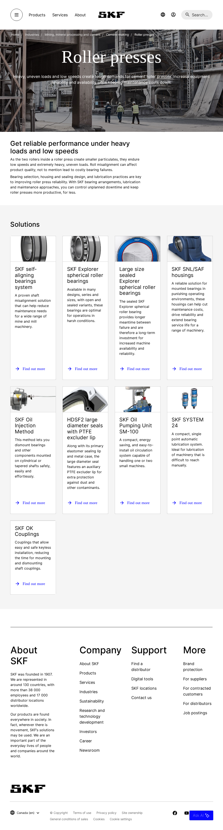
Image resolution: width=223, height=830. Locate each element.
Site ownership (132, 813)
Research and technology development (92, 716)
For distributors (197, 703)
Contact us (141, 697)
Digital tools (142, 679)
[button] (163, 15)
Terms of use (82, 813)
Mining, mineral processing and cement (72, 34)
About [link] (80, 15)
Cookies (99, 819)
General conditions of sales (69, 819)
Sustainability (91, 701)
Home (15, 34)
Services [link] (60, 15)
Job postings (195, 713)
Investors (88, 731)
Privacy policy (106, 813)
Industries (32, 34)
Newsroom (89, 750)
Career (85, 741)
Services (87, 682)
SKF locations (144, 688)
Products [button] (37, 15)
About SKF (89, 663)
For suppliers (195, 679)
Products (87, 673)
